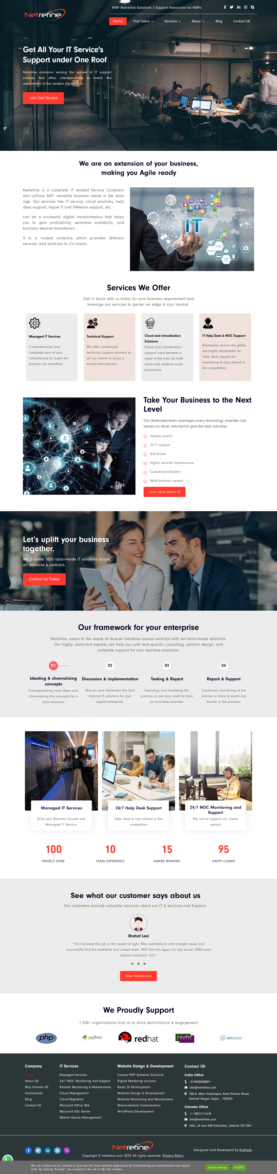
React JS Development (133, 1087)
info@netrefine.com (202, 1087)
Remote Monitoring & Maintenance (85, 1087)
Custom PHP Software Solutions (140, 1075)
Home (117, 21)
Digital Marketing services (136, 1081)
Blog (219, 21)
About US (32, 1081)
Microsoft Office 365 (74, 1105)
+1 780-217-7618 (200, 1114)
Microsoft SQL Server (75, 1111)
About (196, 21)
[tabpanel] (138, 938)
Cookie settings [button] (217, 1167)
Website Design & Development (140, 1093)
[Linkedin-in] (47, 1150)
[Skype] (57, 1150)
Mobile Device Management (80, 1117)
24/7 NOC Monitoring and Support (85, 1081)
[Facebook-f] (28, 1150)
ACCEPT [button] (239, 1167)
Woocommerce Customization (139, 1105)
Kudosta (245, 1150)
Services (170, 21)
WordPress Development (135, 1111)
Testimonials (34, 1093)
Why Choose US (36, 1087)
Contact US (241, 21)
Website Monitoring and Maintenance (145, 1099)
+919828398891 (199, 1082)
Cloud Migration (72, 1099)
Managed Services (73, 1075)
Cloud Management (74, 1093)
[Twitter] (38, 1150)
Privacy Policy (173, 1156)
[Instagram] (67, 1150)
